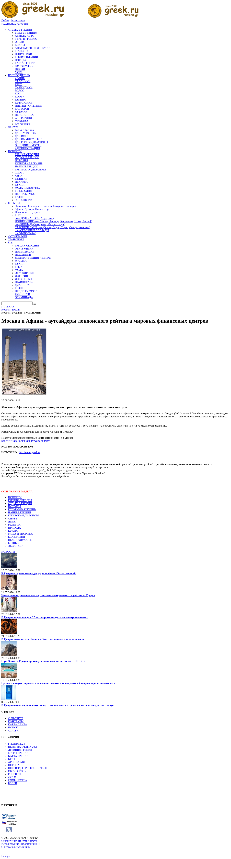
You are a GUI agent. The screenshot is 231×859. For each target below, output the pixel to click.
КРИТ (11, 758)
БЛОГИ (12, 783)
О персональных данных (15, 846)
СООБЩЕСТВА (17, 780)
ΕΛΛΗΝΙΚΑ (8, 23)
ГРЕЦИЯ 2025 (16, 743)
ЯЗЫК (12, 521)
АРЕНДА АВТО (18, 762)
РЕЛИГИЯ (14, 524)
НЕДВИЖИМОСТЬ (19, 539)
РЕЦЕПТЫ (14, 774)
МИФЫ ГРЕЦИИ (18, 752)
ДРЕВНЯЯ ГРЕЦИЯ (20, 749)
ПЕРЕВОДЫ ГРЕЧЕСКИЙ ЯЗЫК (28, 768)
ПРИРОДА (14, 527)
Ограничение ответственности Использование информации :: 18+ (21, 842)
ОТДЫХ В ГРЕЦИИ (20, 503)
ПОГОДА (13, 765)
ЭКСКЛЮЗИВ (16, 545)
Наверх (5, 856)
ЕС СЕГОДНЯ (16, 536)
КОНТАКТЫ (16, 721)
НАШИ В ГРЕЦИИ (19, 512)
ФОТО (12, 777)
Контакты (22, 23)
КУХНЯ (13, 530)
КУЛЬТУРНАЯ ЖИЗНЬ (22, 509)
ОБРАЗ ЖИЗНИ (17, 771)
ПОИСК (13, 727)
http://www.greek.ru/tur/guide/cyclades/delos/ (25, 440)
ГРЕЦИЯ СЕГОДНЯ (20, 500)
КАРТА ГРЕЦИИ (18, 755)
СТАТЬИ (13, 730)
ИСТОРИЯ (14, 506)
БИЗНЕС (13, 542)
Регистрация (18, 20)
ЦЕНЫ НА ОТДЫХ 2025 (23, 746)
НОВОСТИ (15, 497)
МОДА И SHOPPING (20, 533)
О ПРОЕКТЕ (15, 718)
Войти (5, 20)
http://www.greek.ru (29, 452)
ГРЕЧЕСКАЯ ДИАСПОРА (23, 515)
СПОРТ (12, 518)
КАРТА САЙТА (17, 724)
